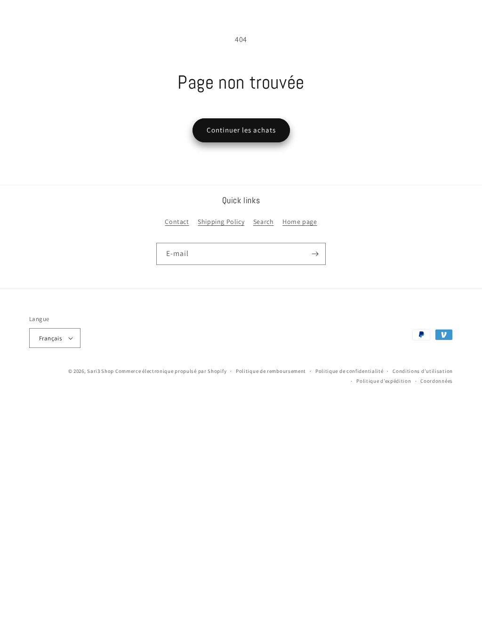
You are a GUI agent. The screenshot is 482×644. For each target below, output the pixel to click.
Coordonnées (436, 381)
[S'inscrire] (315, 254)
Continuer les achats (241, 129)
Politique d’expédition (383, 381)
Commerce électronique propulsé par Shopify (170, 371)
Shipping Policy (221, 221)
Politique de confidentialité (349, 371)
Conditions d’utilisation (423, 371)
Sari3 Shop (100, 371)
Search (263, 221)
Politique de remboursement (271, 371)
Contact (177, 221)
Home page (299, 221)
